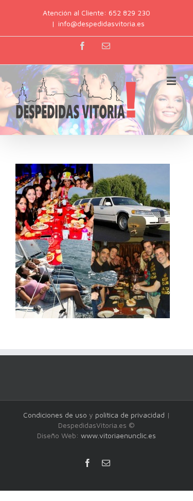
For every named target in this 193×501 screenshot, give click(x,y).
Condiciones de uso (55, 414)
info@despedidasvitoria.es (101, 23)
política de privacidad (130, 414)
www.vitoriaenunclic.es (118, 435)
